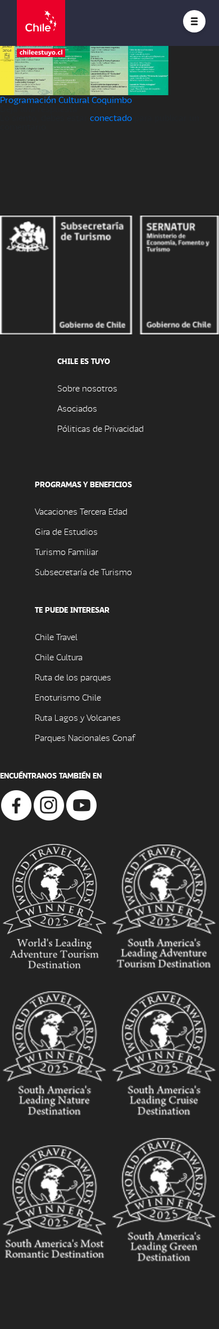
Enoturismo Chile (68, 697)
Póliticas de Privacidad (100, 428)
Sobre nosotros (87, 388)
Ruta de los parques (73, 677)
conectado (111, 117)
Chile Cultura (59, 657)
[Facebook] (16, 804)
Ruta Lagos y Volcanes (78, 717)
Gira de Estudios (66, 531)
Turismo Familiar (66, 551)
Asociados (77, 408)
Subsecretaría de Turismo (83, 571)
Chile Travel (56, 636)
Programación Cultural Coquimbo (66, 99)
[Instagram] (49, 804)
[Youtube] (81, 804)
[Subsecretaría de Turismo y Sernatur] (109, 273)
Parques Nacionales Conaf (85, 737)
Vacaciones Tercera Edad (81, 511)
